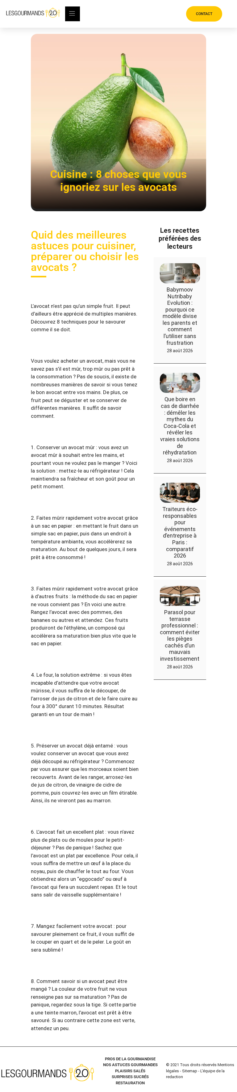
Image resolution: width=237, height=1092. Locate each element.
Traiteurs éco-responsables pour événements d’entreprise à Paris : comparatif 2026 (180, 532)
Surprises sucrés (130, 1076)
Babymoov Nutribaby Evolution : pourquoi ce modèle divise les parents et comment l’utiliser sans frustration (180, 316)
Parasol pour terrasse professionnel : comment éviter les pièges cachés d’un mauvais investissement (180, 635)
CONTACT (204, 14)
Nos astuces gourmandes (130, 1064)
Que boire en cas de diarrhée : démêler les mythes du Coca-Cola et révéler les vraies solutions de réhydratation (180, 426)
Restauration (130, 1083)
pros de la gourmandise (130, 1059)
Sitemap (189, 1071)
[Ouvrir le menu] (72, 13)
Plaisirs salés (130, 1071)
